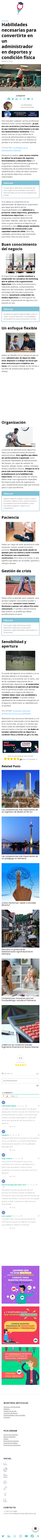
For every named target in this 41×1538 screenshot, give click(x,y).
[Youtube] (28, 99)
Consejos (7, 1417)
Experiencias (8, 1441)
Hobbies (7, 1409)
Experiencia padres (11, 1443)
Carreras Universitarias (12, 1407)
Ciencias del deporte (9, 739)
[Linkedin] (16, 99)
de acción (13, 1411)
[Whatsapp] (20, 99)
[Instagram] (24, 99)
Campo (6, 1411)
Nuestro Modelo (10, 1437)
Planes (6, 1439)
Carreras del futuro (11, 1413)
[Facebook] (9, 99)
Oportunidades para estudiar (14, 1415)
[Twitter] (13, 99)
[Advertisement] (20, 395)
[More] (32, 99)
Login (37, 1073)
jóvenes (16, 1441)
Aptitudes (5, 21)
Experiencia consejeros (12, 1445)
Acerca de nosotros (11, 1435)
